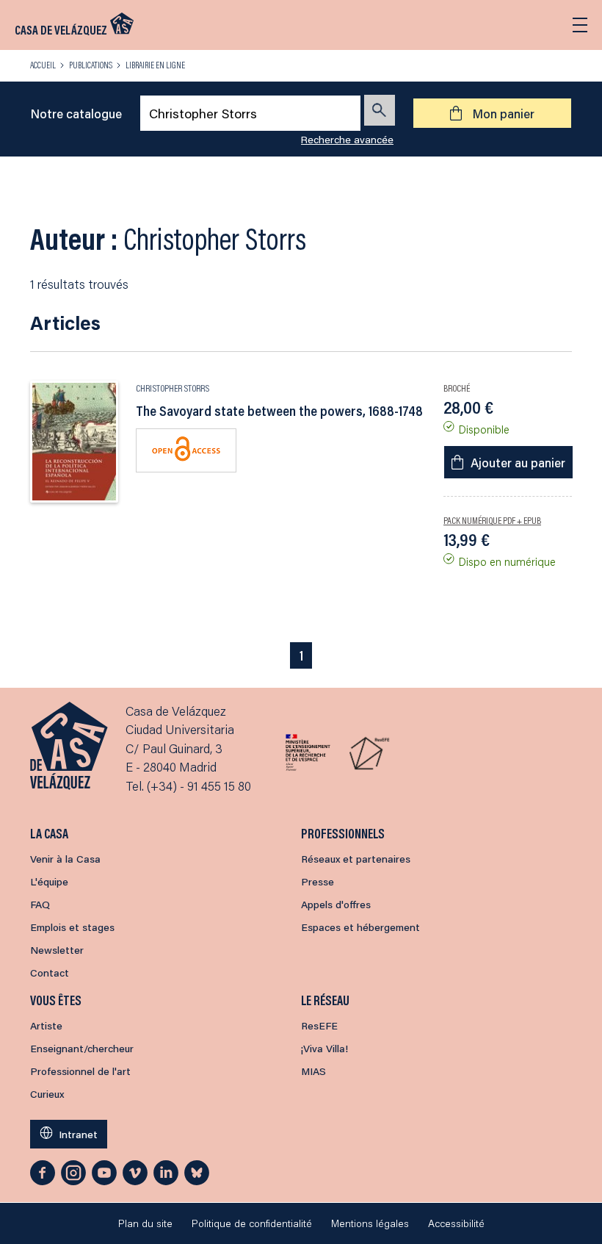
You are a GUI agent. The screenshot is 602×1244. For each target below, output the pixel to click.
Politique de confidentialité (252, 1223)
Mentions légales (370, 1223)
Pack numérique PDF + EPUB (492, 520)
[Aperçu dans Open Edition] (186, 450)
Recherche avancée (347, 139)
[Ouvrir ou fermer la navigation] (580, 25)
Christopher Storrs (172, 388)
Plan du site (145, 1223)
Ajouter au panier (518, 462)
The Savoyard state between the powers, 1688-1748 (279, 411)
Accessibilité (456, 1223)
